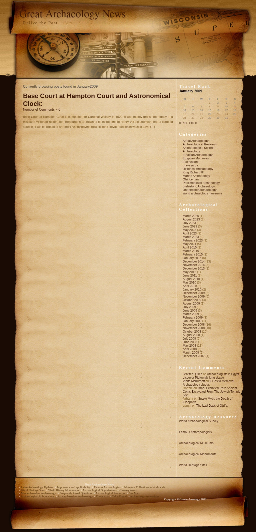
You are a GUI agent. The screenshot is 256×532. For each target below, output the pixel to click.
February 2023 (193, 240)
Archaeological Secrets (198, 148)
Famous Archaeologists (107, 487)
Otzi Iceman (191, 179)
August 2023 (191, 219)
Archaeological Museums (196, 443)
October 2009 (192, 300)
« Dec (183, 123)
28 (201, 117)
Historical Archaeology (198, 169)
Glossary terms (128, 490)
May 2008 (189, 345)
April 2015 (190, 247)
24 (226, 114)
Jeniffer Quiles (192, 374)
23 (218, 114)
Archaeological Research (200, 144)
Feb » (193, 123)
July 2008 (189, 338)
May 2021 (189, 244)
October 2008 (192, 331)
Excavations (191, 162)
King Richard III (193, 172)
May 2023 (189, 230)
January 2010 (192, 289)
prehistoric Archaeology (199, 186)
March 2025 (191, 216)
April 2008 (190, 349)
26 (184, 117)
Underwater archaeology (199, 190)
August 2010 (191, 279)
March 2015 (191, 251)
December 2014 (194, 261)
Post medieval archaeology (201, 183)
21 (201, 114)
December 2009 (194, 293)
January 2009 (192, 321)
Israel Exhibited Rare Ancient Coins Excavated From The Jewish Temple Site (211, 391)
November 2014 (194, 265)
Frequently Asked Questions (76, 493)
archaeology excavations (144, 496)
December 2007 (194, 356)
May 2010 (189, 282)
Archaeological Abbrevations (38, 496)
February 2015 (193, 254)
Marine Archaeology (196, 176)
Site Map (134, 493)
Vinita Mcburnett (194, 381)
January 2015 (192, 258)
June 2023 (190, 226)
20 (193, 114)
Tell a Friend (120, 496)
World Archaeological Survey (198, 421)
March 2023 (191, 237)
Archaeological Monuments (197, 454)
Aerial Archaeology (195, 141)
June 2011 (190, 275)
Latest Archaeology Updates (37, 487)
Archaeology (191, 151)
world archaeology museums (202, 193)
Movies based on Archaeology (39, 493)
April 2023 (190, 233)
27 (193, 117)
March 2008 (191, 352)
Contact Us (102, 496)
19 (184, 114)
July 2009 (189, 307)
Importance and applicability (74, 487)
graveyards (190, 165)
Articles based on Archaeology (76, 496)
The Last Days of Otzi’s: (212, 405)
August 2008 (191, 335)
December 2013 (194, 268)
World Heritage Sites (193, 465)
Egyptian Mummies (196, 158)
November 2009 (194, 296)
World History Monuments (64, 490)
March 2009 (191, 314)
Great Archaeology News (72, 13)
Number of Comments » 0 (41, 109)
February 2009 (193, 317)
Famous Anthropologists (195, 432)
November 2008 (194, 328)
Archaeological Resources (111, 493)
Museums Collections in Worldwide (144, 487)
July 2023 (189, 223)
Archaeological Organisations (99, 490)
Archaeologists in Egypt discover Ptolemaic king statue (211, 375)
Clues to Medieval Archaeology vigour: (208, 382)
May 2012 (189, 272)
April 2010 (190, 286)
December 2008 (194, 324)
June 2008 (190, 342)
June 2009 (190, 310)
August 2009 (191, 303)
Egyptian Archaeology (197, 155)
